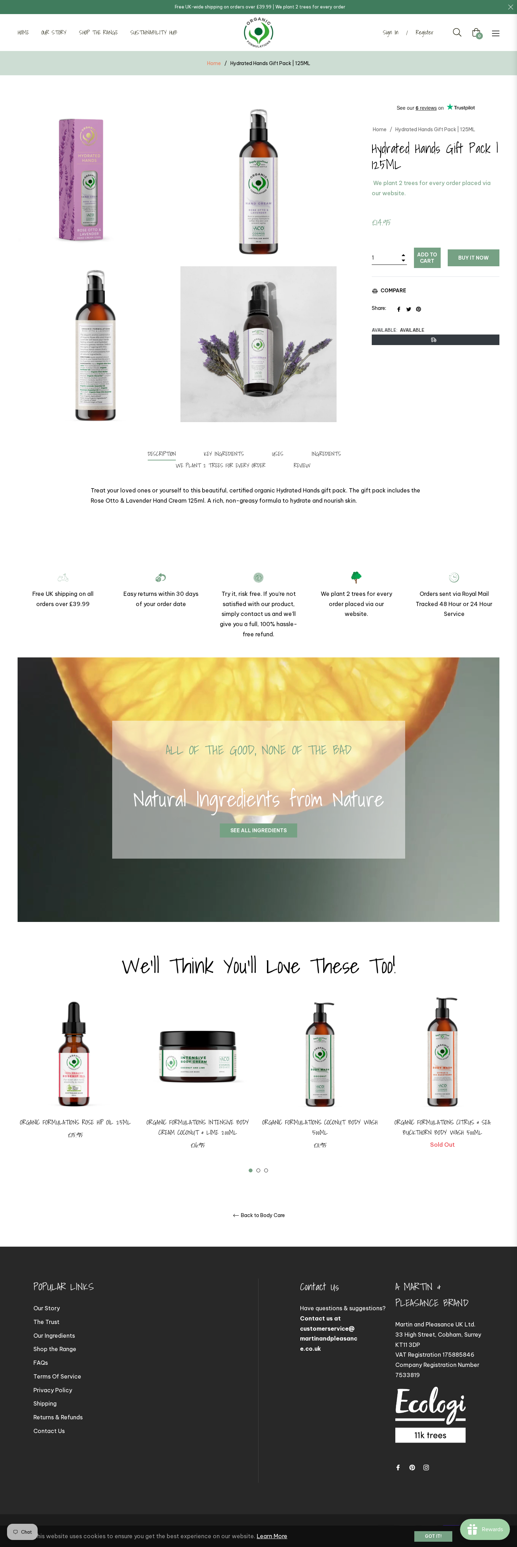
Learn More (272, 1536)
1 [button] (251, 1170)
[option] (75, 1079)
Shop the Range (54, 1348)
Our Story (46, 1308)
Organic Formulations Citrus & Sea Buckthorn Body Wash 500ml (442, 1127)
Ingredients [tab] (326, 453)
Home (214, 63)
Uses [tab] (277, 453)
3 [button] (266, 1170)
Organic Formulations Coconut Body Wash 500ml (320, 1127)
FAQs (40, 1362)
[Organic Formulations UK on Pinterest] (412, 1467)
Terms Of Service (57, 1376)
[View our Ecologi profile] (430, 1422)
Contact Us (49, 1430)
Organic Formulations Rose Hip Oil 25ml (75, 1122)
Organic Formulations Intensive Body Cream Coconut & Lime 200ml (198, 1127)
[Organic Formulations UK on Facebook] (398, 1467)
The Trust (46, 1321)
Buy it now (473, 258)
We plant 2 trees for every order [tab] (221, 465)
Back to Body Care (262, 1215)
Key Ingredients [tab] (224, 453)
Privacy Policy (52, 1390)
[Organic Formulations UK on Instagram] (426, 1467)
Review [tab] (303, 465)
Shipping (45, 1403)
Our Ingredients (54, 1335)
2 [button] (258, 1170)
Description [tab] (162, 453)
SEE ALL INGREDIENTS (258, 830)
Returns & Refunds (58, 1417)
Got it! (433, 1536)
